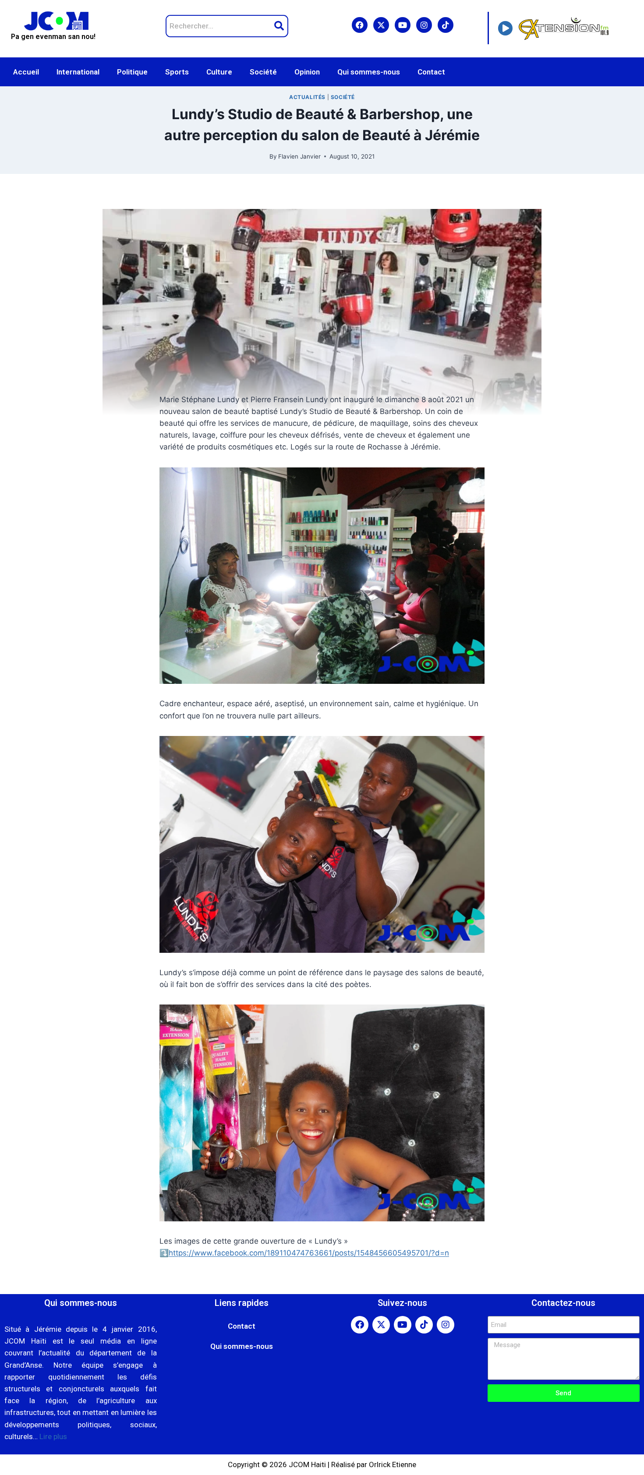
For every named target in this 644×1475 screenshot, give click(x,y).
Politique (132, 71)
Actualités (307, 97)
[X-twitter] (381, 25)
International (78, 71)
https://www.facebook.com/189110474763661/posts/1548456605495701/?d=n (309, 1253)
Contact (431, 71)
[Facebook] (360, 25)
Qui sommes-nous (368, 71)
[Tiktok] (445, 25)
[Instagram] (424, 25)
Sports (177, 71)
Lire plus (53, 1436)
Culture (219, 71)
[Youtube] (402, 25)
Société (263, 71)
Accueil (26, 71)
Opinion (307, 71)
